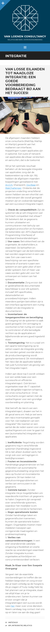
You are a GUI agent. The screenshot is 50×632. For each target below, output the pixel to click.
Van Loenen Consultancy (25, 36)
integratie (17, 625)
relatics (27, 625)
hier (13, 606)
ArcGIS (9, 185)
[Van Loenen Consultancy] (25, 18)
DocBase (31, 185)
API (9, 625)
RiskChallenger (13, 188)
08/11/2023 (13, 622)
